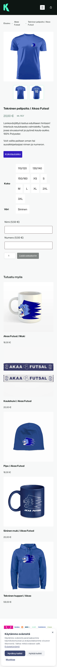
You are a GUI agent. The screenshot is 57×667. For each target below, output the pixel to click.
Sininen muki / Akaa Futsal (19, 530)
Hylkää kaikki (35, 653)
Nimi (12, 221)
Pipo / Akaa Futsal (14, 465)
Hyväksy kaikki (15, 653)
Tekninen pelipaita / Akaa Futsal (39, 23)
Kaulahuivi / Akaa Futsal (17, 401)
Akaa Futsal (17, 23)
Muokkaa (10, 659)
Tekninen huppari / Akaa (17, 595)
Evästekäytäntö (12, 646)
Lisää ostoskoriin (28, 255)
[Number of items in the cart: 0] (50, 7)
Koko (7, 183)
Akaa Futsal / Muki (14, 336)
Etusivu (7, 23)
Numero (14, 237)
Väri (6, 209)
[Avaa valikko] (42, 7)
